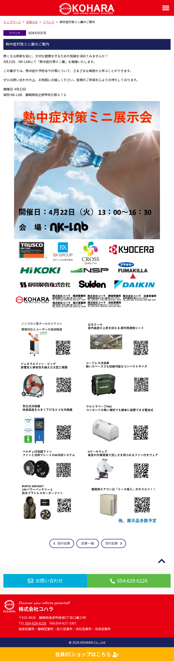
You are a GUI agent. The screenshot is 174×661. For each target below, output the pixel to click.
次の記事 (111, 543)
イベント (15, 33)
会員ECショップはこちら (83, 654)
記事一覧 (87, 543)
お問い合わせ (49, 580)
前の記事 (64, 543)
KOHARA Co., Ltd (92, 642)
